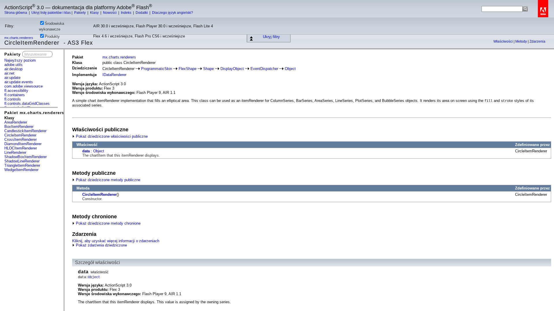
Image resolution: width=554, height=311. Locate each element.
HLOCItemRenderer (20, 148)
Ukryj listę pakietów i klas (51, 13)
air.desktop (13, 69)
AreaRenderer (15, 122)
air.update (12, 77)
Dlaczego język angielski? (172, 13)
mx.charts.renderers (119, 57)
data (86, 151)
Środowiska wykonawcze (51, 26)
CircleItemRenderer (20, 135)
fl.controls (12, 99)
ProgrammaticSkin (156, 69)
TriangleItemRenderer (22, 165)
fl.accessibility (16, 90)
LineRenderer (15, 152)
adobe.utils (13, 64)
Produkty (52, 36)
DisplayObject (232, 69)
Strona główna (16, 13)
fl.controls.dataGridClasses (27, 103)
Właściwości (503, 41)
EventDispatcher (264, 69)
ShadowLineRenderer (22, 161)
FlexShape (187, 69)
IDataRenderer (114, 75)
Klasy (95, 13)
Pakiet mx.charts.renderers (34, 112)
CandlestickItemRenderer (25, 131)
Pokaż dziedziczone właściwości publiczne (111, 136)
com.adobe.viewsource (23, 86)
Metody (521, 41)
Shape (208, 69)
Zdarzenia (537, 41)
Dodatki (142, 13)
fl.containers (14, 95)
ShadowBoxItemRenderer (25, 157)
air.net (9, 73)
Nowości (110, 13)
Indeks (126, 13)
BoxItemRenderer (18, 126)
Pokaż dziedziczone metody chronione (108, 223)
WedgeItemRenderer (21, 170)
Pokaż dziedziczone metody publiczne (107, 180)
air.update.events (18, 82)
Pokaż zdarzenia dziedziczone (101, 245)
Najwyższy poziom (20, 60)
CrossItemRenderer (20, 139)
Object (290, 69)
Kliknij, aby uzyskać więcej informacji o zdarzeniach (115, 241)
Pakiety (80, 13)
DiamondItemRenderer (23, 144)
